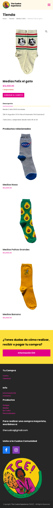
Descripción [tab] (8, 103)
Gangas (6, 405)
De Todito (7, 410)
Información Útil (26, 352)
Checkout (7, 378)
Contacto (7, 396)
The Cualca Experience (19, 504)
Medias (6, 408)
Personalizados (9, 413)
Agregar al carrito (13, 95)
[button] (49, 5)
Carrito (6, 376)
